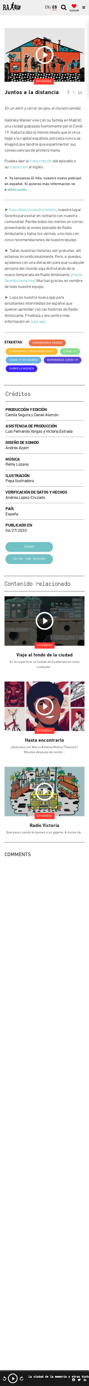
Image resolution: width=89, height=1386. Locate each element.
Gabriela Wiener (21, 368)
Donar (29, 547)
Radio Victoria (44, 825)
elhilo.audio (17, 190)
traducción (18, 167)
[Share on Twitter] (74, 93)
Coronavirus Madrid (47, 342)
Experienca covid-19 (62, 360)
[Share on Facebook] (68, 93)
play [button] (13, 1378)
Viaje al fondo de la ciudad (44, 655)
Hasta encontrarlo (44, 740)
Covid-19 (70, 351)
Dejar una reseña (29, 559)
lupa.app (38, 322)
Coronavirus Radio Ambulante (31, 351)
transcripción (40, 161)
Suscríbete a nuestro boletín (32, 210)
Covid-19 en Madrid (23, 360)
